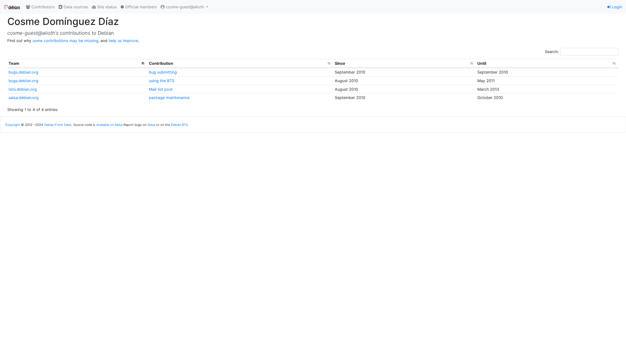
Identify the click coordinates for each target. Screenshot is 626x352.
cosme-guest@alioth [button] (185, 6)
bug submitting (163, 72)
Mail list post (161, 89)
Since (340, 63)
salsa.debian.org (24, 97)
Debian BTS (179, 125)
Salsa (151, 125)
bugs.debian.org (23, 72)
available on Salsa (109, 125)
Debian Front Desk (57, 125)
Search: (552, 51)
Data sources (75, 6)
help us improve (123, 40)
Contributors (42, 6)
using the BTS (161, 80)
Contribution (161, 63)
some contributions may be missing (65, 40)
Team (14, 63)
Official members (140, 6)
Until (481, 63)
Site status (106, 6)
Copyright (12, 125)
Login (616, 6)
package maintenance (169, 97)
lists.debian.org (23, 89)
